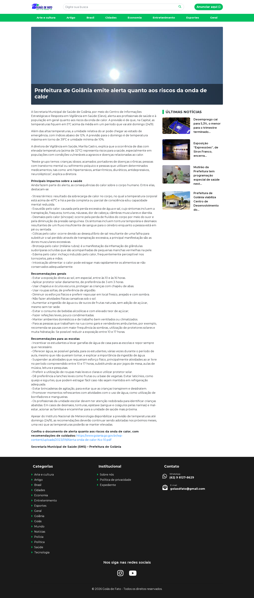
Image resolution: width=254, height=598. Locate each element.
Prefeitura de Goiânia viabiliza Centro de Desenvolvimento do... (206, 201)
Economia (135, 17)
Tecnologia (41, 552)
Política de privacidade (115, 479)
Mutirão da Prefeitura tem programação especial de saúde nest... (207, 175)
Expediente (108, 485)
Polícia (38, 536)
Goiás (37, 521)
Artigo (71, 17)
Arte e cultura (46, 17)
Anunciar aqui (207, 6)
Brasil (90, 17)
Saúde (38, 547)
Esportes (192, 17)
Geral (213, 17)
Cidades (111, 17)
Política (39, 542)
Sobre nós (107, 474)
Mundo (39, 526)
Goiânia (39, 516)
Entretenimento (164, 17)
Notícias (39, 531)
